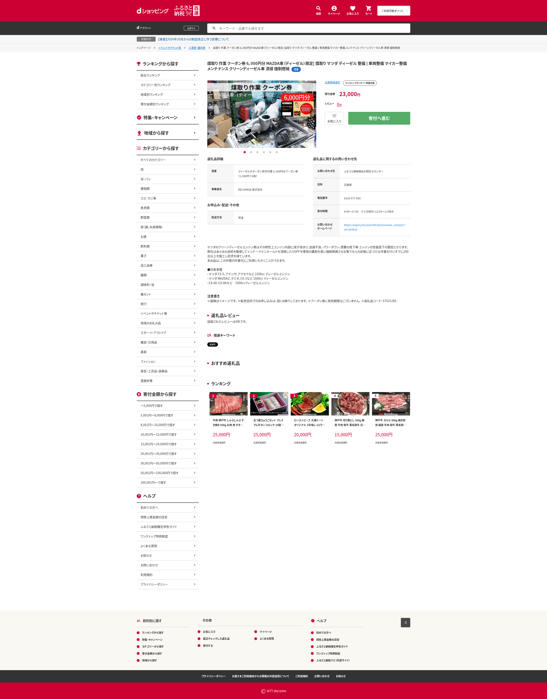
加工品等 (147, 265)
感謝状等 (147, 380)
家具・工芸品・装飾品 (154, 371)
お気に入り (353, 13)
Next (313, 114)
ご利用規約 (302, 676)
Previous (210, 114)
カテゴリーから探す (153, 646)
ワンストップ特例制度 (154, 536)
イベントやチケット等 (169, 48)
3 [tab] (258, 152)
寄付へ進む (379, 118)
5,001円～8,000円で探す (157, 415)
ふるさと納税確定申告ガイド (159, 526)
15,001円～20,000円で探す (159, 444)
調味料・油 (147, 284)
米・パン (146, 179)
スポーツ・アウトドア (153, 332)
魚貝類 (145, 208)
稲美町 (212, 344)
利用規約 (147, 574)
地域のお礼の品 (151, 323)
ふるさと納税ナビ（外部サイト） (333, 660)
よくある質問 (149, 546)
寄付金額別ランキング (155, 104)
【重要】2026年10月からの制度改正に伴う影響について (193, 39)
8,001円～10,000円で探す (158, 425)
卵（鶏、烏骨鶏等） (152, 227)
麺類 (144, 275)
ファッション (148, 361)
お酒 (143, 236)
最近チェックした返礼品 (216, 638)
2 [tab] (251, 152)
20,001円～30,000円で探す (159, 453)
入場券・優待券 (197, 48)
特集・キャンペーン (160, 117)
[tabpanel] (261, 114)
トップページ (144, 48)
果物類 (145, 188)
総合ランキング (150, 75)
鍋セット (146, 294)
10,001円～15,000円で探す (159, 434)
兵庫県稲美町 (332, 82)
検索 (318, 13)
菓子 (144, 256)
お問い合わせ (149, 565)
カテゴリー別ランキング (156, 85)
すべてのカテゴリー (153, 160)
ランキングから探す (153, 632)
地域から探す (156, 133)
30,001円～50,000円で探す (159, 463)
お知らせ (146, 555)
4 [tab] (264, 152)
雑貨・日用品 (149, 342)
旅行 (144, 304)
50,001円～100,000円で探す (160, 473)
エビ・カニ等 (148, 198)
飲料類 (145, 246)
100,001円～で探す (153, 482)
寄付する (208, 645)
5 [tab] (270, 152)
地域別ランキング (152, 94)
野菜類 (145, 217)
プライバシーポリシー (154, 584)
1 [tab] (245, 152)
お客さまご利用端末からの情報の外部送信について (260, 676)
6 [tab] (277, 152)
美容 (144, 352)
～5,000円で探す (152, 405)
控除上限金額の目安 (154, 517)
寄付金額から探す (152, 653)
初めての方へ (149, 507)
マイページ (334, 13)
